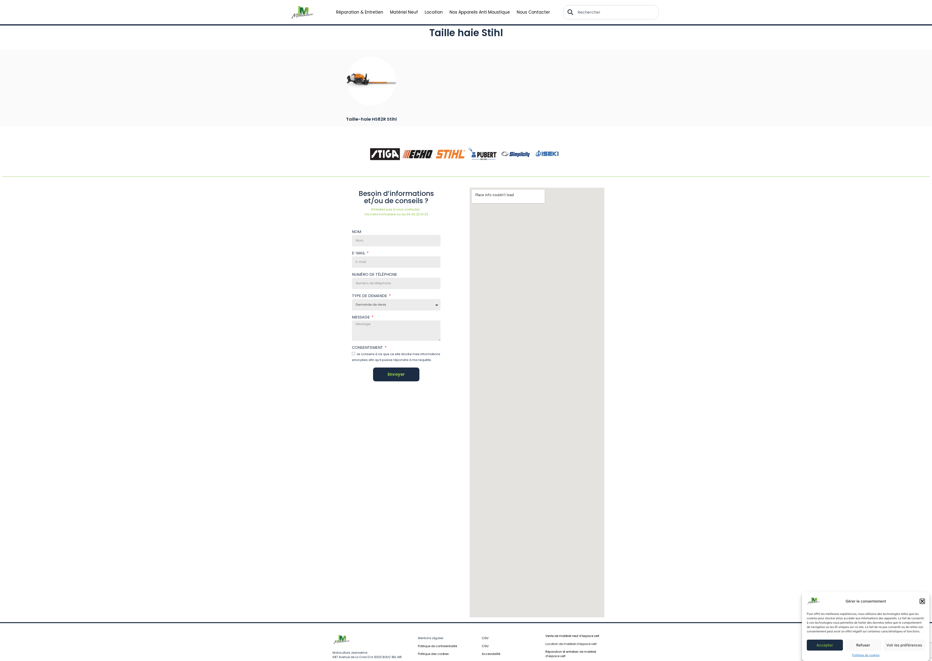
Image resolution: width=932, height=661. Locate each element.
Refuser (863, 645)
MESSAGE (361, 317)
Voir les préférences (904, 645)
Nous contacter (533, 12)
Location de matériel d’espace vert (571, 644)
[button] (922, 601)
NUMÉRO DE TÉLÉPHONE (374, 275)
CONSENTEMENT (368, 348)
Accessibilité (491, 654)
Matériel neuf (404, 12)
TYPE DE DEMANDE (370, 296)
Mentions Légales (430, 638)
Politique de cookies (866, 655)
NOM (356, 232)
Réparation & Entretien (359, 12)
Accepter (824, 645)
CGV (485, 638)
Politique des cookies (433, 654)
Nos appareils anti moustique (479, 12)
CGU (485, 646)
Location (434, 12)
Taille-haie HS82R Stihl (371, 119)
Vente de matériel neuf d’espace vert (572, 636)
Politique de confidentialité (437, 646)
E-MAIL (359, 253)
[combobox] (611, 12)
